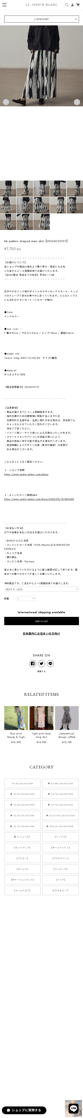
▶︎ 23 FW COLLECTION (60, 804)
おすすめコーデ (61, 890)
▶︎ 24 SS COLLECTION (22, 804)
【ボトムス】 (22, 869)
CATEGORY (41, 19)
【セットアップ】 (22, 847)
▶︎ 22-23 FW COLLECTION (60, 815)
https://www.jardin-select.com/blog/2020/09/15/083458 (39, 499)
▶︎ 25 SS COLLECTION (22, 794)
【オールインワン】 (60, 847)
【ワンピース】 (61, 869)
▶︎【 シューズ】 (22, 836)
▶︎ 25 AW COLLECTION (60, 783)
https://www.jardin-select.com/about (26, 474)
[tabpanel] (41, 102)
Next (77, 102)
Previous (6, 102)
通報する (41, 671)
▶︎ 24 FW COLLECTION (60, 794)
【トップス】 (61, 836)
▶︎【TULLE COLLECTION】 (61, 826)
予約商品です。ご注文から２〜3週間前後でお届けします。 (37, 583)
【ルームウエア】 (22, 890)
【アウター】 (22, 858)
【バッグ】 (60, 879)
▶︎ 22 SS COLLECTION (22, 826)
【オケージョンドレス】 (22, 879)
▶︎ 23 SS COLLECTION (22, 815)
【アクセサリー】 (60, 858)
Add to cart (41, 621)
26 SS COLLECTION (22, 783)
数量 (6, 598)
